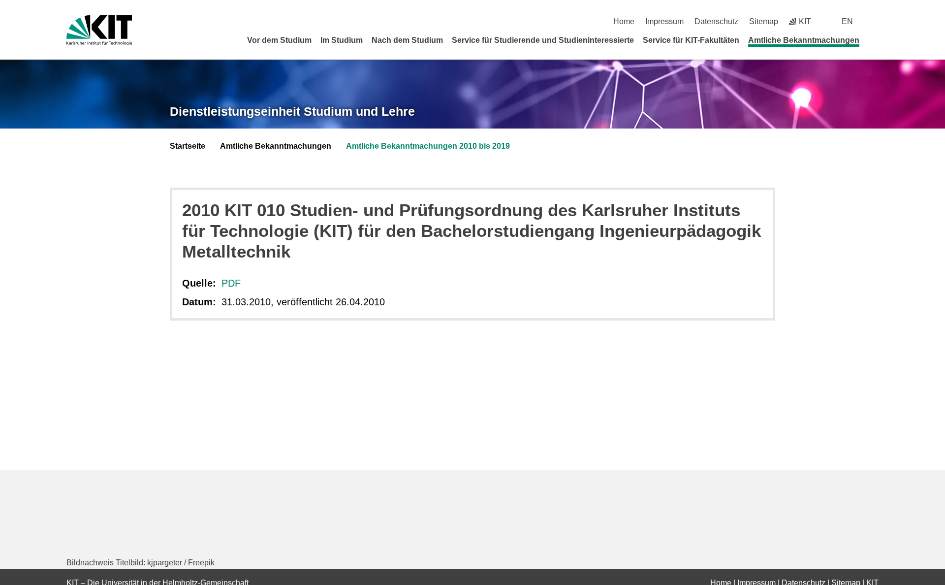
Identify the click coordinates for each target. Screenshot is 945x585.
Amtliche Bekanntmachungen (803, 40)
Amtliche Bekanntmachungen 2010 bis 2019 (428, 146)
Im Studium (341, 40)
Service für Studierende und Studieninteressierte (543, 40)
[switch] (875, 21)
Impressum (664, 21)
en (847, 21)
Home (623, 21)
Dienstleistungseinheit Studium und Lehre (292, 111)
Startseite (187, 146)
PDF (231, 283)
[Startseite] (875, 40)
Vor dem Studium (279, 40)
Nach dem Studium (407, 40)
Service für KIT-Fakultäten (691, 40)
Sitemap (763, 21)
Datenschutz (716, 21)
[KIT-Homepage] (99, 30)
